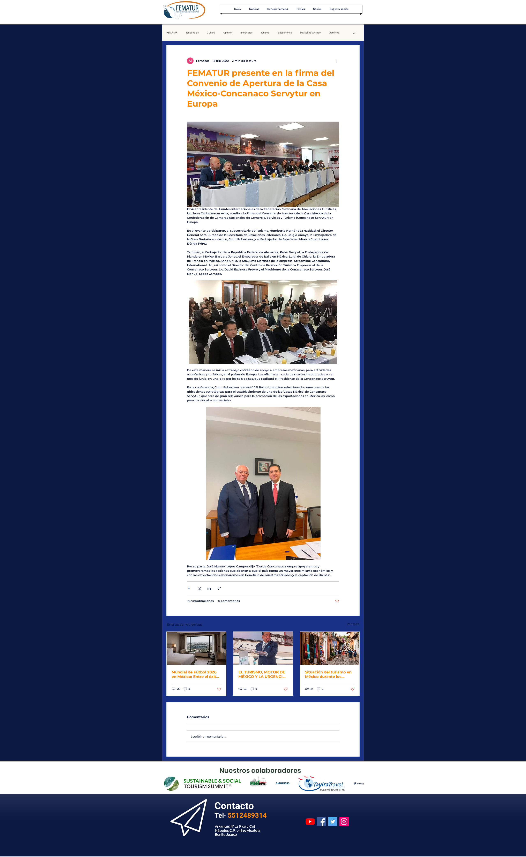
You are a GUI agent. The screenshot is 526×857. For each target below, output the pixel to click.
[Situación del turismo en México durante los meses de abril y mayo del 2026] (329, 648)
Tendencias (192, 32)
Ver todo (353, 624)
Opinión (227, 32)
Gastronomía (285, 32)
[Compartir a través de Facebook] (189, 588)
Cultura (211, 32)
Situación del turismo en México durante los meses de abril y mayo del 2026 (328, 674)
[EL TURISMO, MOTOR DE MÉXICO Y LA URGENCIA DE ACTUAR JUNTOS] (263, 648)
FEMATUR (172, 32)
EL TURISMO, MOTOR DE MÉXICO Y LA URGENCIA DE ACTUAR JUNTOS (261, 674)
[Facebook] (321, 821)
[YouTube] (310, 821)
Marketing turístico (310, 32)
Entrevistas (246, 32)
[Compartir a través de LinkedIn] (209, 588)
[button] (354, 32)
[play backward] (167, 783)
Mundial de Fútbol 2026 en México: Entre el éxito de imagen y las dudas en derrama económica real (196, 674)
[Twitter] (332, 821)
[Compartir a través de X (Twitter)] (199, 588)
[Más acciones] (336, 60)
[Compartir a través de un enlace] (219, 588)
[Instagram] (344, 821)
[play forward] (358, 783)
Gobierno (334, 32)
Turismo (265, 32)
